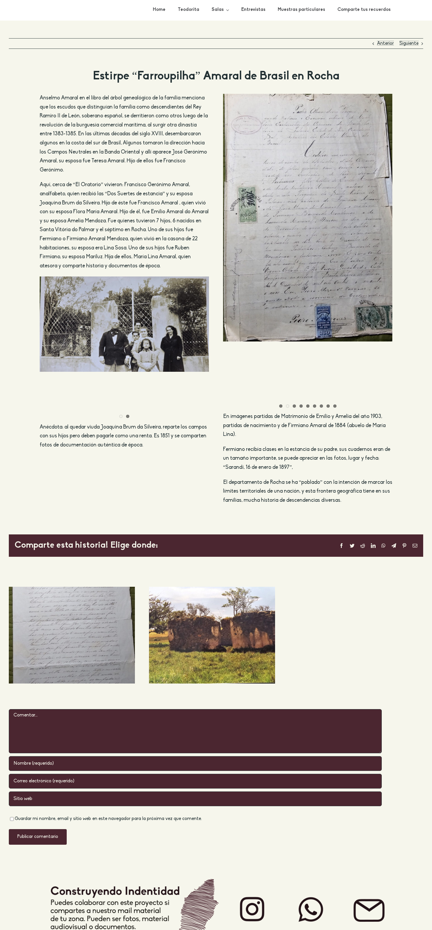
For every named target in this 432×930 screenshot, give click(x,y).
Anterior (385, 43)
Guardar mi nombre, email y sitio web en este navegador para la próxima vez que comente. (108, 818)
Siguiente (408, 43)
